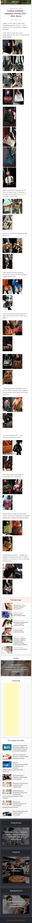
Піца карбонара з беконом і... (16, 869)
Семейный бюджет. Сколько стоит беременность (16, 904)
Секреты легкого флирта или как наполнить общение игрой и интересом (16, 835)
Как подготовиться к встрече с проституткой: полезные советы (20, 756)
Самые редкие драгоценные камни (19, 614)
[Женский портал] (16, 2)
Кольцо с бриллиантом (20, 649)
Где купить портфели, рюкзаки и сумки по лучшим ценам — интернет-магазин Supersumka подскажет (20, 641)
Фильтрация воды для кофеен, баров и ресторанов (20, 813)
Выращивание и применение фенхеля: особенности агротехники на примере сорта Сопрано (15, 794)
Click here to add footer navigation (16, 920)
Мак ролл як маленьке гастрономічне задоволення (20, 785)
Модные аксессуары (16, 8)
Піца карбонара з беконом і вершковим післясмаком (20, 777)
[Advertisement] (11, 709)
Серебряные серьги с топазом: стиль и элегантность (19, 607)
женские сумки (22, 194)
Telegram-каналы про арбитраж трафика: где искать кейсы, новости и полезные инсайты (20, 748)
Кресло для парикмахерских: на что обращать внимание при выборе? (16, 668)
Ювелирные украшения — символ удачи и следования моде (20, 623)
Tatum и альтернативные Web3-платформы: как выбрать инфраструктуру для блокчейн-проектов (15, 767)
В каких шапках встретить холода (18, 631)
